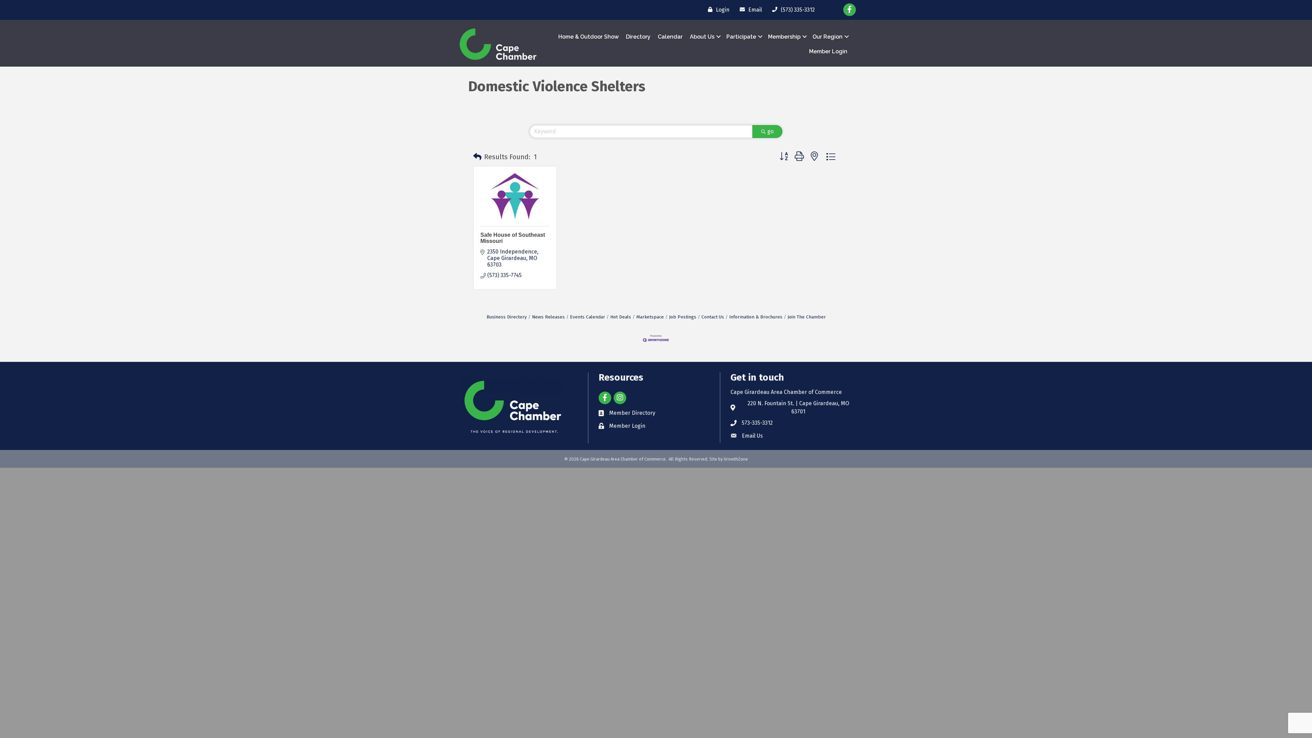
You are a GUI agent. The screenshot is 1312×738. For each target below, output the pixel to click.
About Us (702, 36)
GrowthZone (736, 459)
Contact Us (712, 317)
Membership (784, 36)
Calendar (670, 36)
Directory (638, 36)
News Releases (548, 317)
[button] (477, 157)
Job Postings (682, 317)
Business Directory (507, 317)
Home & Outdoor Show (588, 36)
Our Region (827, 36)
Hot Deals (620, 317)
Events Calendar (587, 317)
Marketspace (650, 317)
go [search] (770, 131)
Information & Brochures (755, 317)
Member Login (828, 51)
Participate (741, 36)
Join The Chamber (807, 317)
